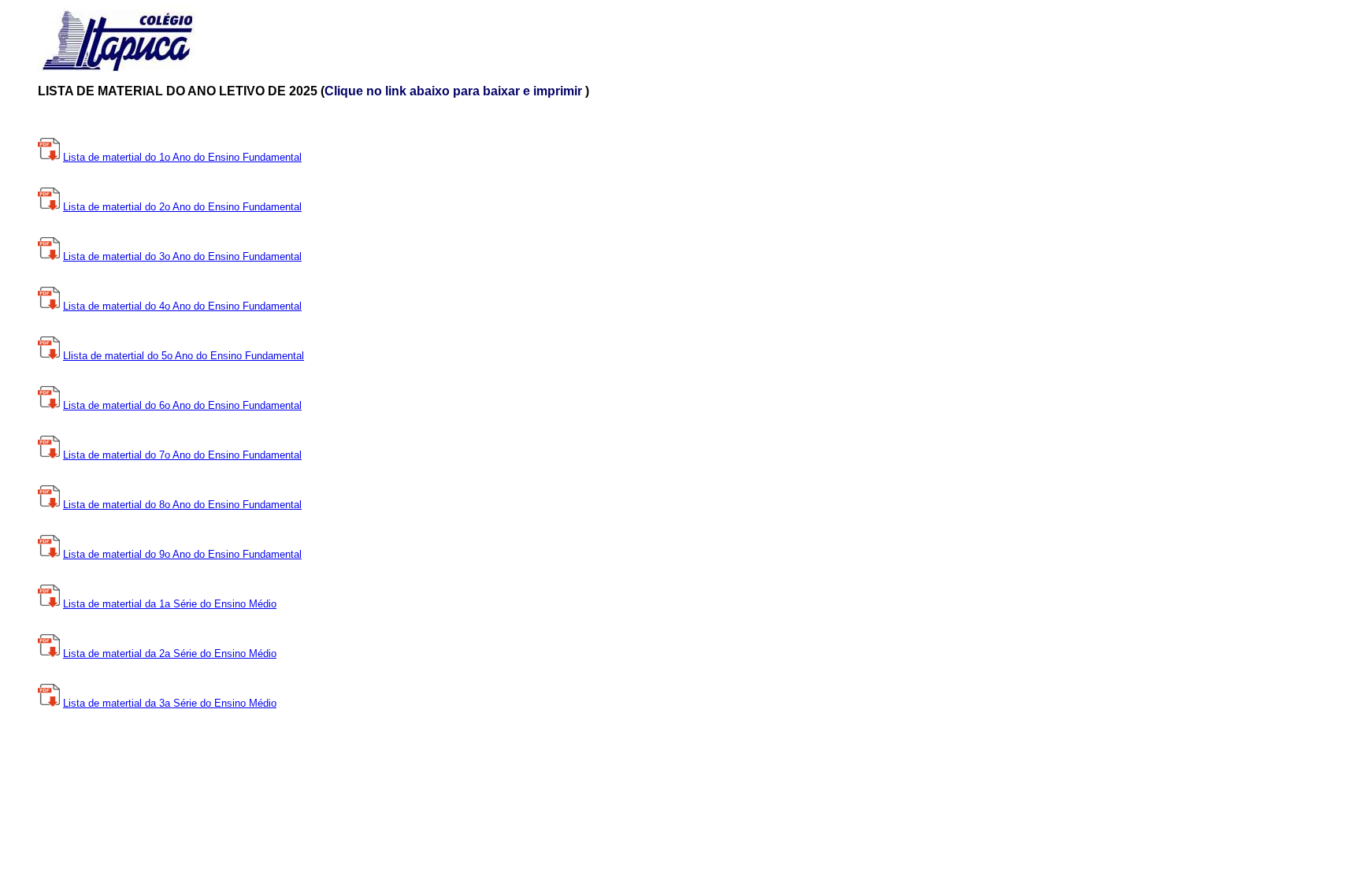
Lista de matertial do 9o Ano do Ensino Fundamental (182, 554)
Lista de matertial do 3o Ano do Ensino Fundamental (182, 256)
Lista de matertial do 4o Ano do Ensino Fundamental (182, 306)
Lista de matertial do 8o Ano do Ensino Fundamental (182, 505)
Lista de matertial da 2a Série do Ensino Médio (169, 653)
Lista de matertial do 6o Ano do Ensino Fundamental (182, 405)
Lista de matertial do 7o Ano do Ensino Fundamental (182, 455)
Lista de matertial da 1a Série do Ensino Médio (169, 604)
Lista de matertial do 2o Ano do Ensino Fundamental (182, 207)
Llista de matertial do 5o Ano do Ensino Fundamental (183, 356)
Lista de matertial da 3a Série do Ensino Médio (169, 703)
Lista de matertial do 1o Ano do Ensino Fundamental (182, 157)
